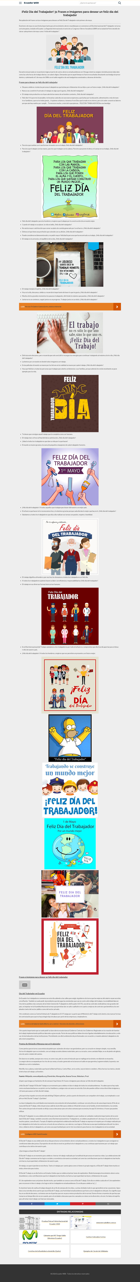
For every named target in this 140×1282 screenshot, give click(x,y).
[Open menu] (20, 3)
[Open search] (119, 3)
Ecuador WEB (31, 3)
